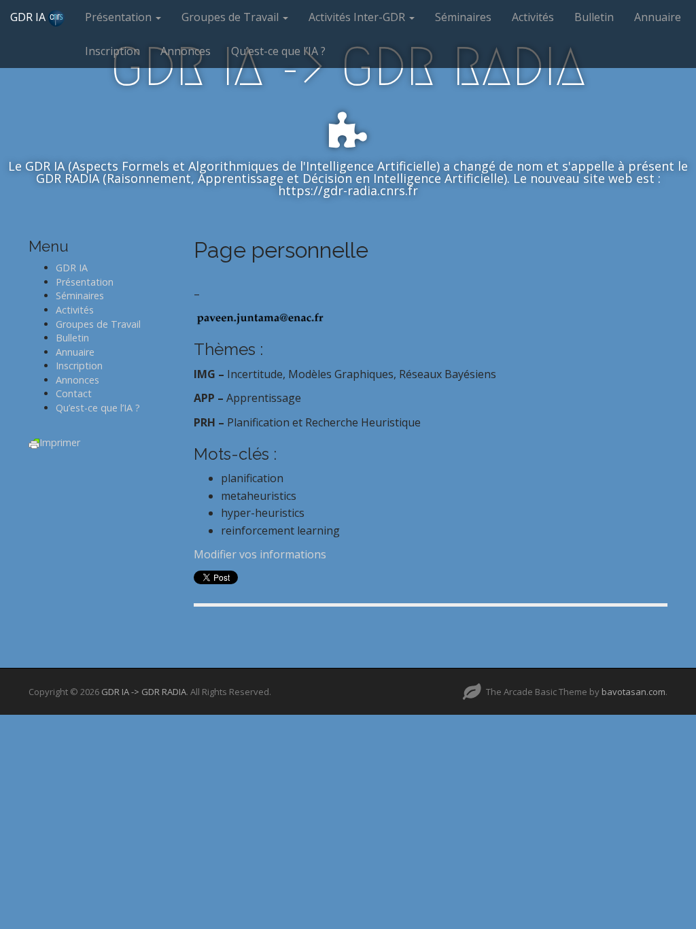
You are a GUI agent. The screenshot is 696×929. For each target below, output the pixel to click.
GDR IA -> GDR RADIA (143, 692)
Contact (74, 393)
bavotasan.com (633, 692)
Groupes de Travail (231, 17)
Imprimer (59, 442)
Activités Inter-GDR (358, 17)
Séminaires (463, 17)
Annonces (185, 51)
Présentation (119, 17)
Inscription (112, 51)
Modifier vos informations (260, 554)
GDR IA (29, 17)
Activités (533, 17)
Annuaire (657, 17)
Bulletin (594, 17)
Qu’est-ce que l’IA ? (278, 51)
